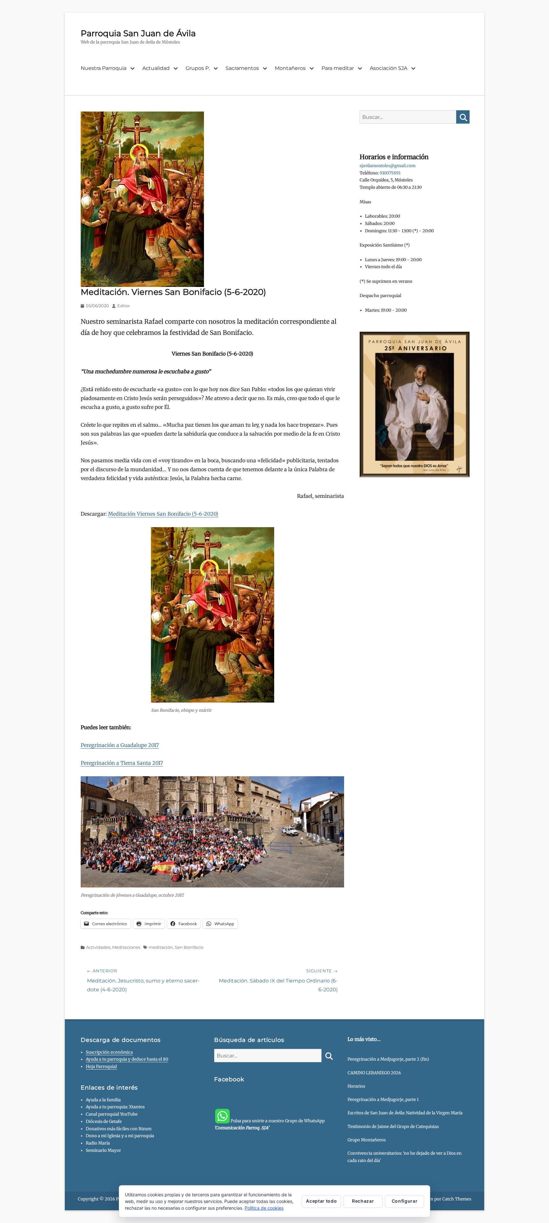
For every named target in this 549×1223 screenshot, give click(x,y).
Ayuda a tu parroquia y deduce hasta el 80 (127, 1059)
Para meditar (338, 68)
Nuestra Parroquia (103, 68)
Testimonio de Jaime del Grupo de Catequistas (393, 1126)
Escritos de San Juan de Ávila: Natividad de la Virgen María (405, 1113)
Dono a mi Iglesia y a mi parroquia (120, 1135)
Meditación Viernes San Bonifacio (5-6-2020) (163, 514)
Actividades (98, 947)
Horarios (356, 1086)
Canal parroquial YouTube (112, 1114)
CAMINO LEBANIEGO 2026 (374, 1073)
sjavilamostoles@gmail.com (388, 165)
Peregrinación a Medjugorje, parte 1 (383, 1099)
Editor (123, 305)
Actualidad (156, 68)
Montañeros (290, 68)
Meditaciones (126, 947)
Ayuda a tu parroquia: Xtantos (115, 1107)
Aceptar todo (321, 1201)
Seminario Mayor (103, 1150)
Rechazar (363, 1201)
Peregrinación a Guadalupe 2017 (120, 745)
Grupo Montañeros (367, 1140)
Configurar (405, 1201)
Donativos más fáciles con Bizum (119, 1128)
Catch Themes (456, 1199)
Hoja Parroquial (101, 1066)
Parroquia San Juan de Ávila (138, 33)
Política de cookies (264, 1208)
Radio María (98, 1143)
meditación (161, 947)
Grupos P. (198, 68)
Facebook (229, 1079)
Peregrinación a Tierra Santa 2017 (122, 763)
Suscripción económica (109, 1052)
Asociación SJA (388, 68)
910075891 (390, 173)
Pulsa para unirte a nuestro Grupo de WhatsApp (269, 1124)
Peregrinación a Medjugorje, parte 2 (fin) (388, 1059)
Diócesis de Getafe (104, 1121)
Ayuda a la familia (103, 1100)
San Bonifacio (189, 947)
